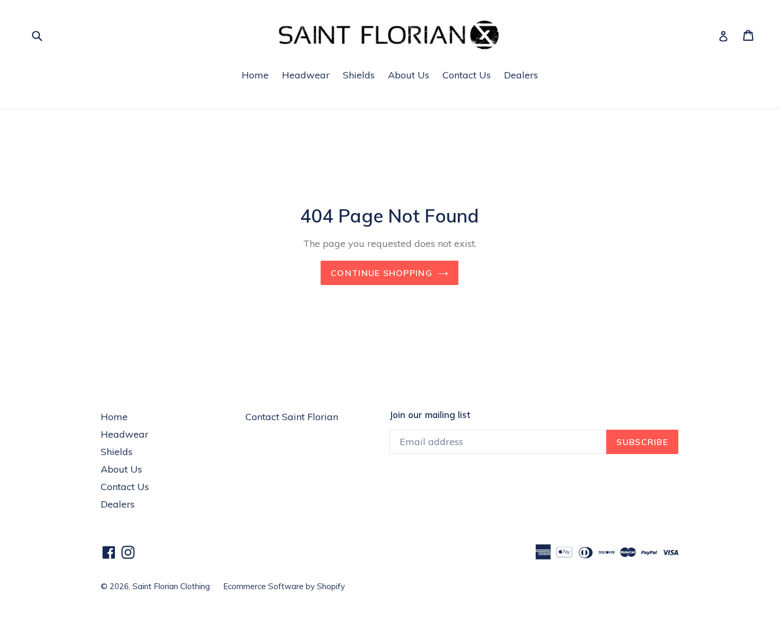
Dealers (521, 75)
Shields (359, 75)
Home (255, 75)
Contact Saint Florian (291, 417)
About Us (408, 75)
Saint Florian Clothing (171, 586)
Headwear (306, 75)
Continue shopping (381, 273)
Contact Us (466, 75)
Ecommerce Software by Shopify (284, 586)
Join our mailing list (430, 415)
